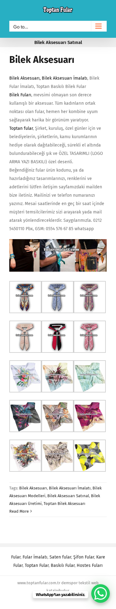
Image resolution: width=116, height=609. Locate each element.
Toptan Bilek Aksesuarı (64, 503)
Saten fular (60, 557)
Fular (15, 557)
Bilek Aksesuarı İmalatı (64, 78)
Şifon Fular (83, 557)
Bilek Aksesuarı (41, 59)
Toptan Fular (37, 565)
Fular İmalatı (35, 557)
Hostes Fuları (90, 565)
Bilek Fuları (20, 95)
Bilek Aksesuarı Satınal (68, 495)
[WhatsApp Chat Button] (100, 593)
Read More (19, 511)
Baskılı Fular (63, 565)
